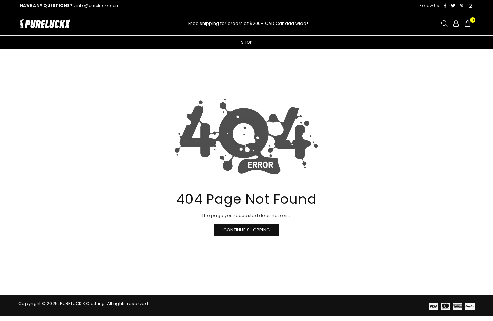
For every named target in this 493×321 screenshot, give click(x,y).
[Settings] (456, 23)
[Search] (444, 23)
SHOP (246, 42)
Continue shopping (246, 230)
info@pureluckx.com (70, 5)
